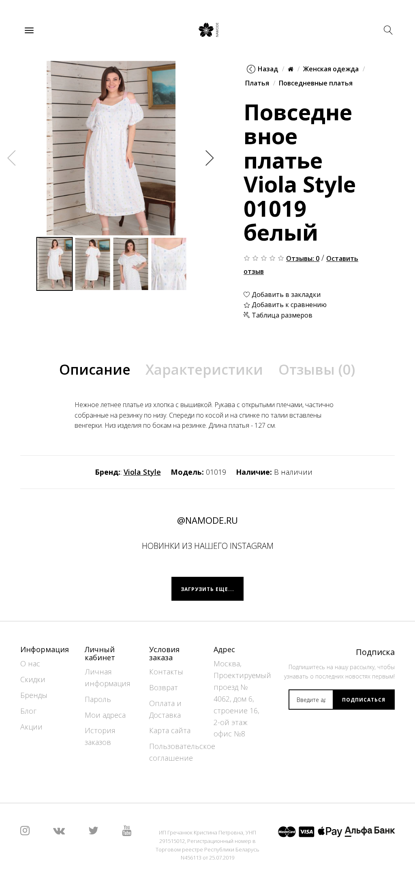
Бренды (33, 695)
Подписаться (363, 699)
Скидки (32, 679)
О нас (30, 663)
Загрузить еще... (207, 589)
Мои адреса (105, 715)
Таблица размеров (281, 315)
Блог (28, 711)
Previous (12, 157)
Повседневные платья (316, 83)
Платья (257, 83)
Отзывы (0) (316, 369)
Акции (31, 727)
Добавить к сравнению (288, 305)
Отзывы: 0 (302, 258)
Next (210, 157)
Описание (94, 369)
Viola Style (142, 472)
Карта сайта (169, 730)
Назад (268, 68)
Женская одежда (331, 68)
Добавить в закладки (285, 294)
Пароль (98, 699)
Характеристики (204, 369)
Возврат (163, 687)
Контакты (166, 671)
